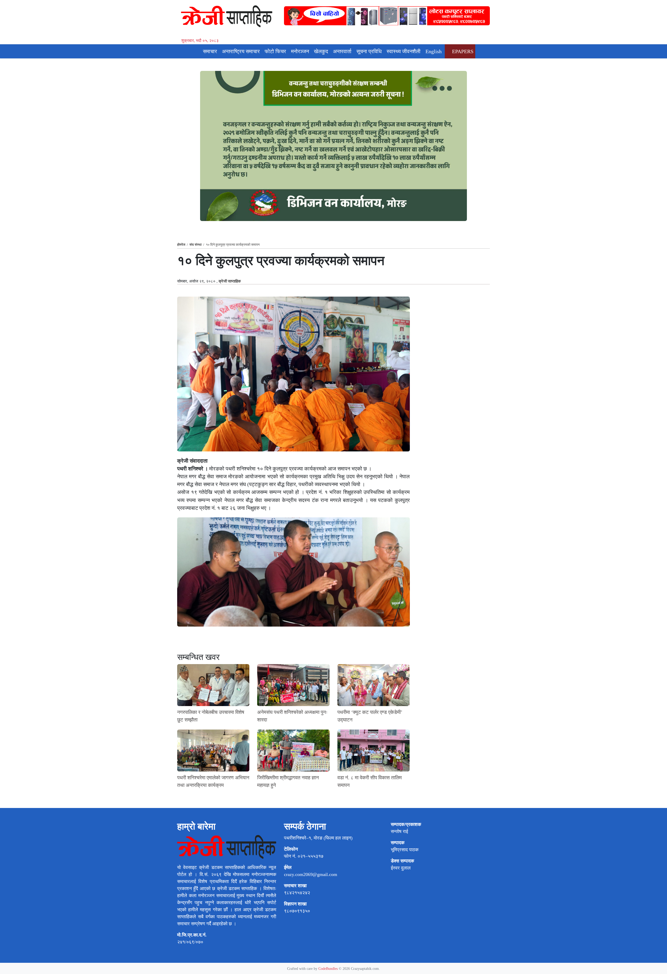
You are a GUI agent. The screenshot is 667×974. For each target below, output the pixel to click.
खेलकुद (321, 51)
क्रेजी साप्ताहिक (230, 281)
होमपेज (181, 245)
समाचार (210, 51)
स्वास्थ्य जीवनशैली (404, 51)
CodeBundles (328, 968)
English (433, 51)
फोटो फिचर (275, 51)
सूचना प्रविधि (369, 51)
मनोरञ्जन (300, 51)
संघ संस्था (195, 245)
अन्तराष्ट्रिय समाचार (241, 51)
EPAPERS (462, 51)
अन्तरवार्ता (342, 51)
